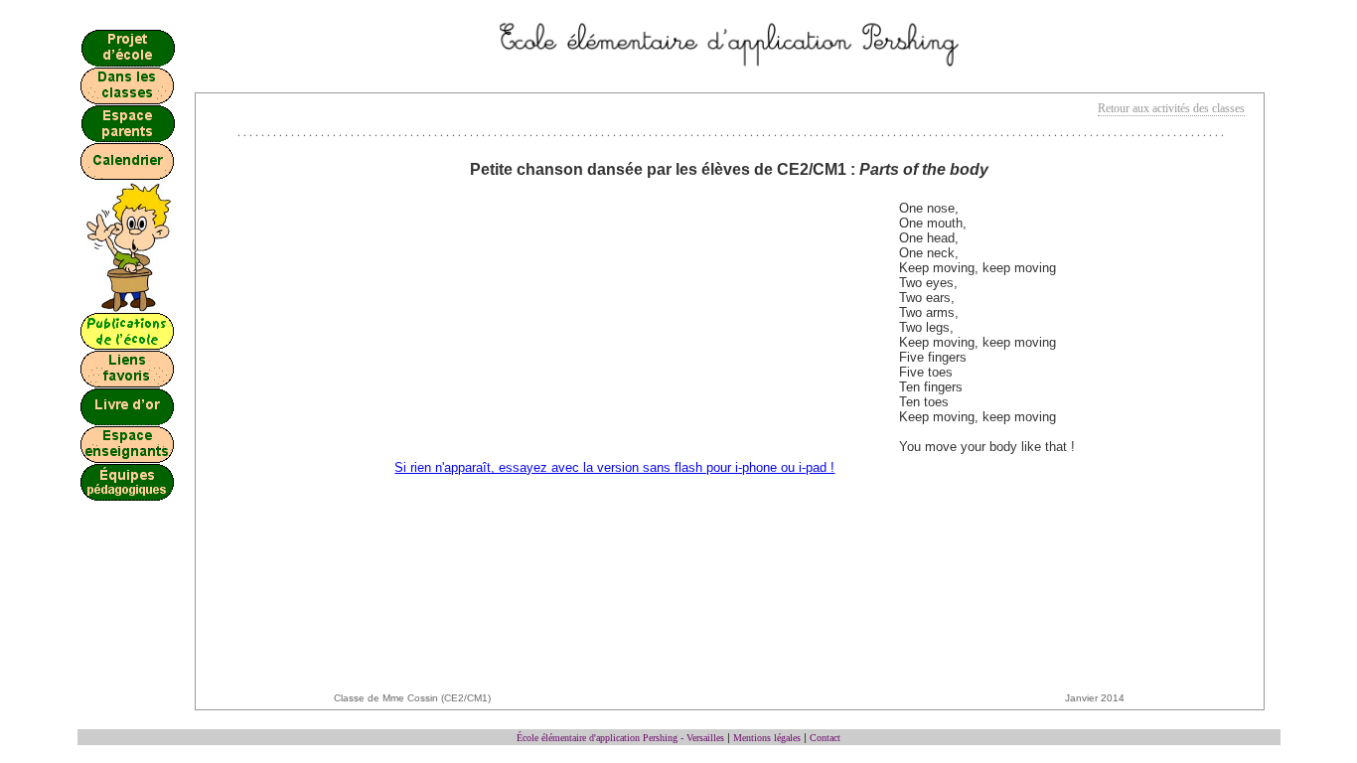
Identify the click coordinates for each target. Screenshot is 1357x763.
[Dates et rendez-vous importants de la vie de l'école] (127, 175)
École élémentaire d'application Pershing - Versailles (620, 737)
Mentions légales (767, 737)
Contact (825, 737)
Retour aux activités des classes (1171, 108)
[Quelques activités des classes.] (127, 99)
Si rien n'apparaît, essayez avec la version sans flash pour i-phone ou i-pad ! (614, 467)
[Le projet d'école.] (127, 62)
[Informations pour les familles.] (127, 137)
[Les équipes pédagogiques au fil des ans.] (127, 496)
